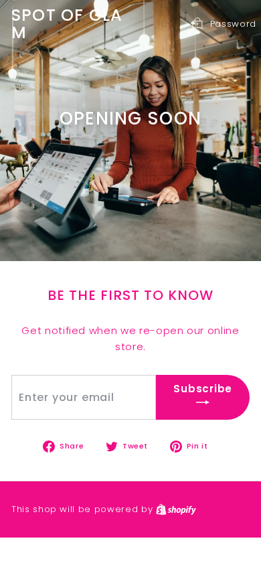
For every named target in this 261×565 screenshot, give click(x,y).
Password (233, 23)
